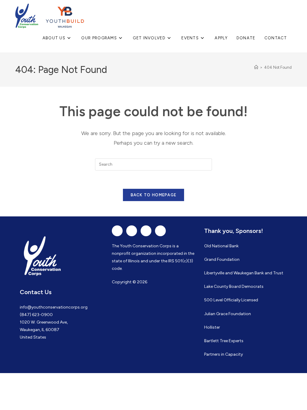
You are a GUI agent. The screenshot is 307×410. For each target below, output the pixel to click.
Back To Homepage (154, 195)
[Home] (256, 67)
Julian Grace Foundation (227, 313)
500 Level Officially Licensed (231, 300)
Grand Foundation (222, 259)
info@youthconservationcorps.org (54, 307)
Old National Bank (221, 246)
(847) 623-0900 (36, 314)
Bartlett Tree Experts (223, 340)
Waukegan (244, 273)
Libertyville (214, 273)
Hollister (212, 327)
